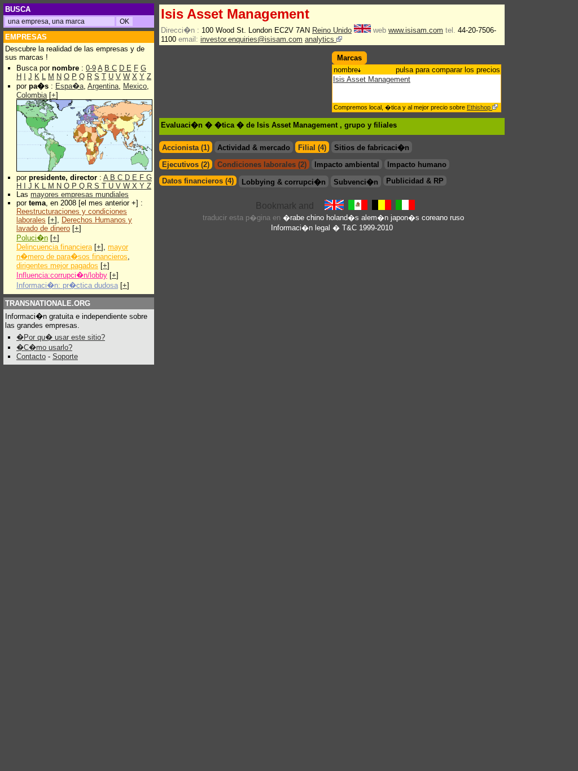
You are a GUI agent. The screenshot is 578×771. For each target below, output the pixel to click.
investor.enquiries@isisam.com (251, 39)
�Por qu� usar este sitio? (60, 337)
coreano (435, 217)
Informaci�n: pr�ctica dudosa (67, 285)
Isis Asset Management (371, 79)
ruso (457, 217)
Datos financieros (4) (198, 181)
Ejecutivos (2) (185, 164)
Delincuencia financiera (54, 247)
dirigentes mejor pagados (57, 265)
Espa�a (69, 86)
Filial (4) (312, 147)
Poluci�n (32, 238)
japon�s (405, 217)
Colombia (31, 95)
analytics (320, 39)
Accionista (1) (185, 147)
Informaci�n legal (300, 228)
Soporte (65, 356)
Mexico (135, 86)
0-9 (91, 68)
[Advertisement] (225, 68)
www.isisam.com (415, 30)
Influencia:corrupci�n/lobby (61, 275)
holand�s (342, 217)
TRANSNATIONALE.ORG (47, 303)
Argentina (103, 86)
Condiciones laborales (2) (261, 164)
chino (315, 217)
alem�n (374, 217)
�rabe (293, 217)
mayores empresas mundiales (79, 194)
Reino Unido (332, 30)
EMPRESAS (26, 37)
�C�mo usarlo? (44, 347)
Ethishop (479, 107)
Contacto (31, 356)
